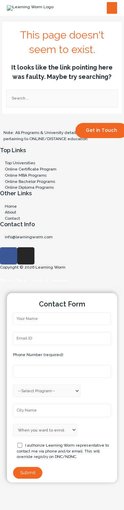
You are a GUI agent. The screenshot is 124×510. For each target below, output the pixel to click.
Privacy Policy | (15, 280)
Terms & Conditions (50, 280)
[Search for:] (62, 98)
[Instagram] (25, 255)
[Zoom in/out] (75, 494)
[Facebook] (8, 255)
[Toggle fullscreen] (53, 494)
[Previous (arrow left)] (10, 505)
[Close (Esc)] (10, 494)
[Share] (32, 494)
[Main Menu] (112, 8)
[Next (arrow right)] (32, 505)
